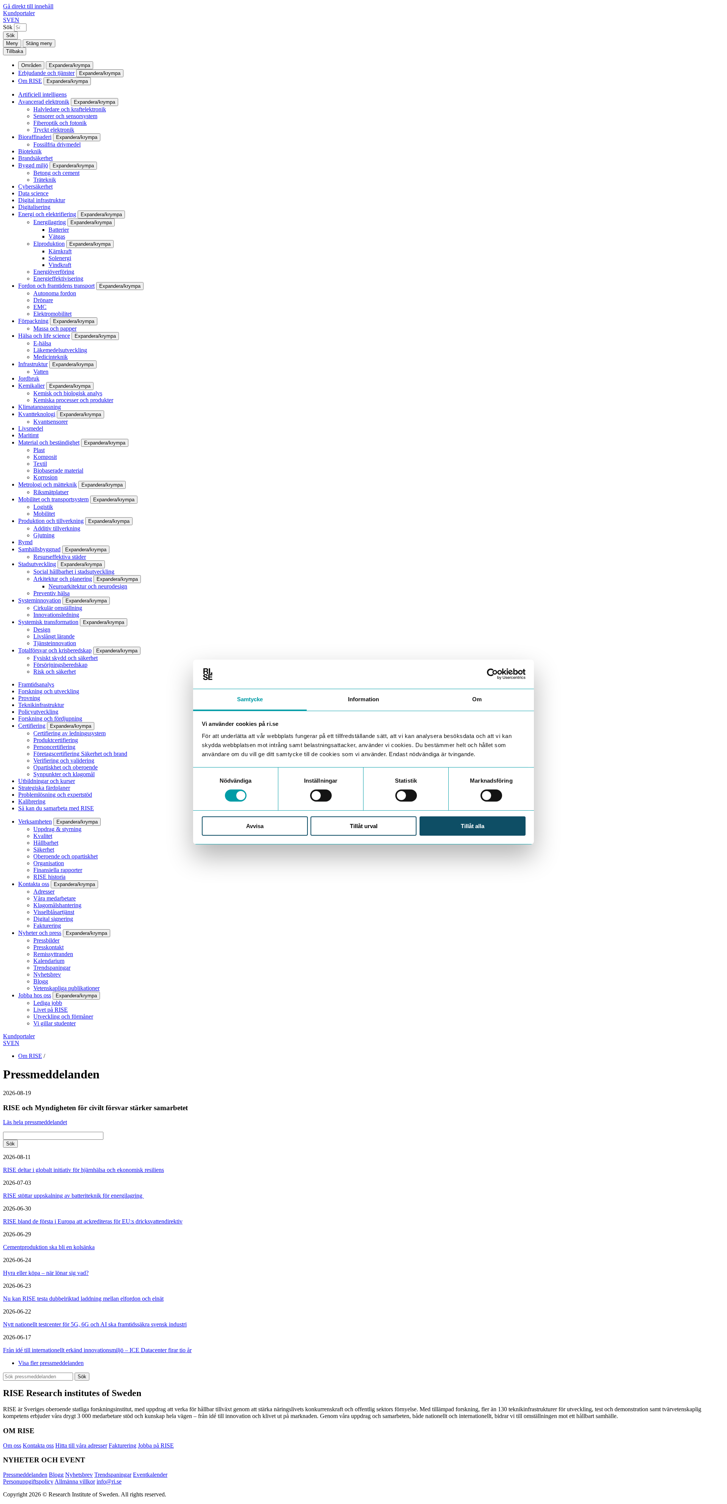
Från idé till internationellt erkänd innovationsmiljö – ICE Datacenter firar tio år (97, 1350)
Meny (12, 43)
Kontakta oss (33, 884)
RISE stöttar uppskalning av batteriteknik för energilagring (73, 1195)
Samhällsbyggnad (39, 549)
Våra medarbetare (54, 898)
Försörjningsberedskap (60, 665)
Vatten (40, 371)
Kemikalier (31, 385)
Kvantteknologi (36, 414)
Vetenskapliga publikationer (66, 988)
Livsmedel (30, 428)
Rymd (25, 542)
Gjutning (44, 535)
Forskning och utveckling (48, 691)
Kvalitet (42, 836)
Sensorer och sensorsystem (65, 116)
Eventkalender (150, 1474)
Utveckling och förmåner (63, 1016)
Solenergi (59, 258)
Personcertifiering (54, 747)
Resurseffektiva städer (59, 557)
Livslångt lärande (54, 636)
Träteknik (44, 179)
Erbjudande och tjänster (46, 73)
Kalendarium (48, 961)
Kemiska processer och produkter (73, 400)
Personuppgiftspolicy (28, 1481)
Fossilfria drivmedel (57, 144)
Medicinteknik (50, 357)
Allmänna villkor (75, 1481)
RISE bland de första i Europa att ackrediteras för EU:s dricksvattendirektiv (93, 1221)
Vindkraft (59, 265)
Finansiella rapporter (57, 870)
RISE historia (49, 877)
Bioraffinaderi (34, 137)
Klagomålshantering (57, 905)
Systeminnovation (39, 600)
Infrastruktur (33, 364)
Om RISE (30, 81)
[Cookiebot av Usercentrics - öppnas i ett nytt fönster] (492, 674)
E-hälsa (42, 343)
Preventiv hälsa (51, 593)
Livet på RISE (50, 1009)
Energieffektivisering (58, 278)
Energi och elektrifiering (47, 214)
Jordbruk (28, 378)
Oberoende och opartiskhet (65, 856)
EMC (40, 307)
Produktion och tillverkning (51, 521)
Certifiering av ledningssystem (69, 733)
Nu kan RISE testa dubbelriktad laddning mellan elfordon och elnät (83, 1298)
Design (41, 629)
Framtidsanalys (36, 684)
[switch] (321, 795)
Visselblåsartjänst (53, 912)
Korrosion (45, 477)
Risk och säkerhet (54, 671)
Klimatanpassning (39, 407)
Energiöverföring (53, 271)
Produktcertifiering (55, 740)
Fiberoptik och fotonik (60, 123)
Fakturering (47, 925)
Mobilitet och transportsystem (53, 499)
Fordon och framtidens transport (56, 285)
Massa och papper (54, 328)
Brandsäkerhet (35, 158)
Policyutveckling (38, 711)
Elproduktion (49, 243)
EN (15, 20)
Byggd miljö (33, 165)
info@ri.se (109, 1481)
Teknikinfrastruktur (41, 705)
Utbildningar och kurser (46, 781)
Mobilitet (44, 513)
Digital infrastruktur (41, 200)
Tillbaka (14, 51)
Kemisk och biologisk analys (67, 393)
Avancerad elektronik (43, 101)
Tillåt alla (472, 826)
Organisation (48, 863)
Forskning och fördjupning (50, 718)
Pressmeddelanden (25, 1474)
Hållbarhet (45, 842)
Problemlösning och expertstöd (55, 794)
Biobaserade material (58, 470)
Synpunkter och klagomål (64, 774)
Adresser (44, 891)
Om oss (12, 1445)
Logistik (43, 507)
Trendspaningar (51, 967)
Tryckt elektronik (53, 129)
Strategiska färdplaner (44, 788)
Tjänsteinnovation (54, 643)
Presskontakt (48, 947)
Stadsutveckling (37, 564)
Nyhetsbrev (47, 974)
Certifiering (31, 725)
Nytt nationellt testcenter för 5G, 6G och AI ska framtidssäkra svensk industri (95, 1324)
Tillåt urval (364, 826)
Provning (29, 698)
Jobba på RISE (156, 1445)
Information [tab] (363, 699)
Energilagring (49, 222)
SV (7, 20)
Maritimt (28, 435)
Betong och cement (56, 173)
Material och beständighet (49, 442)
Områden (31, 65)
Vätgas (56, 236)
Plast (39, 450)
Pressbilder (46, 940)
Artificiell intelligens (42, 94)
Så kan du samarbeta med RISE (56, 808)
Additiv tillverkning (56, 528)
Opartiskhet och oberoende (65, 767)
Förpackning (33, 321)
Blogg (40, 981)
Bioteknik (30, 151)
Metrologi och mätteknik (47, 484)
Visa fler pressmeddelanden (51, 1363)
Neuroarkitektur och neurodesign (87, 586)
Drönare (43, 300)
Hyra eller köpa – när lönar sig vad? (46, 1273)
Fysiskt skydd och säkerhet (65, 658)
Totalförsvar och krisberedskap (55, 650)
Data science (33, 193)
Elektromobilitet (52, 313)
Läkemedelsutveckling (60, 350)
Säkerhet (43, 849)
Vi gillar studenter (54, 1023)
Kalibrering (31, 801)
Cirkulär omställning (57, 608)
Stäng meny (39, 43)
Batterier (58, 229)
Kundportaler (19, 13)
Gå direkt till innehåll (28, 6)
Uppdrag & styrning (57, 829)
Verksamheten (35, 821)
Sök (7, 27)
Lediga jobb (47, 1003)
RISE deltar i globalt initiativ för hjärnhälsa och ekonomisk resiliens (83, 1170)
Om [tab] (477, 699)
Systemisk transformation (48, 622)
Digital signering (53, 919)
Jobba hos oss (34, 995)
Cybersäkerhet (35, 186)
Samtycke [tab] (250, 699)
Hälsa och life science (44, 335)
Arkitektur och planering (62, 579)
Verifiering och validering (63, 760)
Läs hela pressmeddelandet (35, 1122)
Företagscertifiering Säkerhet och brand (80, 753)
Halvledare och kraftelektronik (69, 109)
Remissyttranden (53, 954)
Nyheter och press (39, 933)
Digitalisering (34, 207)
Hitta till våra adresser (81, 1445)
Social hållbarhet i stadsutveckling (73, 571)
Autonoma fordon (54, 293)
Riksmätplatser (51, 492)
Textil (40, 463)
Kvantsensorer (50, 421)
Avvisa (255, 826)
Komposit (45, 457)
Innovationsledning (56, 615)
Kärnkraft (60, 251)
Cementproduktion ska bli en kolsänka (49, 1247)
